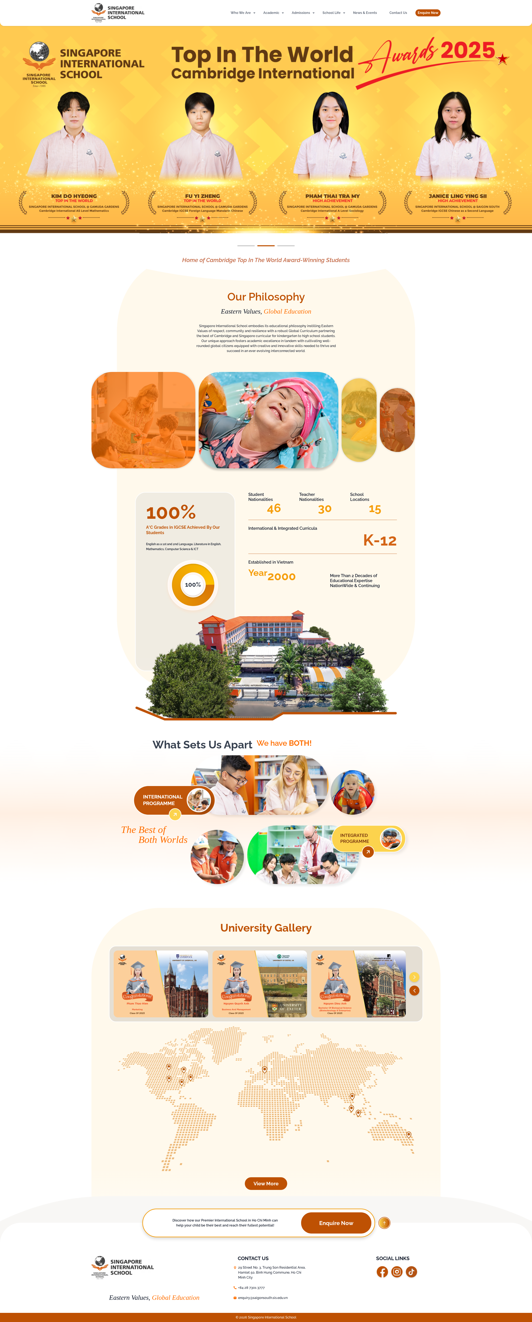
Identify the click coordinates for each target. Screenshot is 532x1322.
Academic (271, 13)
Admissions (301, 13)
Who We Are (241, 13)
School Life (332, 13)
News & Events (365, 13)
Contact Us (398, 13)
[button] (428, 12)
